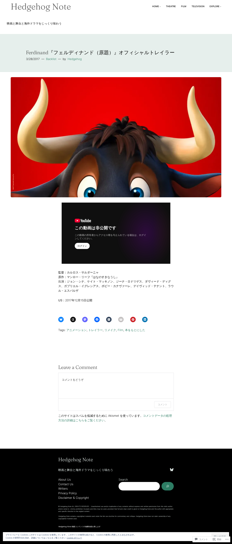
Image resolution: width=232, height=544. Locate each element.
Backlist (51, 59)
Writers (63, 488)
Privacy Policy (67, 493)
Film (120, 330)
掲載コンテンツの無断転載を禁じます (79, 526)
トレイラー (95, 330)
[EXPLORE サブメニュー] (220, 6)
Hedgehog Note (41, 6)
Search (123, 479)
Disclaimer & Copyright (73, 497)
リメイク (110, 330)
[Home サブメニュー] (160, 6)
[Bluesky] (172, 470)
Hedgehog (75, 59)
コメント (162, 404)
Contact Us (65, 484)
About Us (64, 479)
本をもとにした (135, 330)
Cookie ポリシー (74, 538)
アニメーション (76, 330)
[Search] (168, 486)
